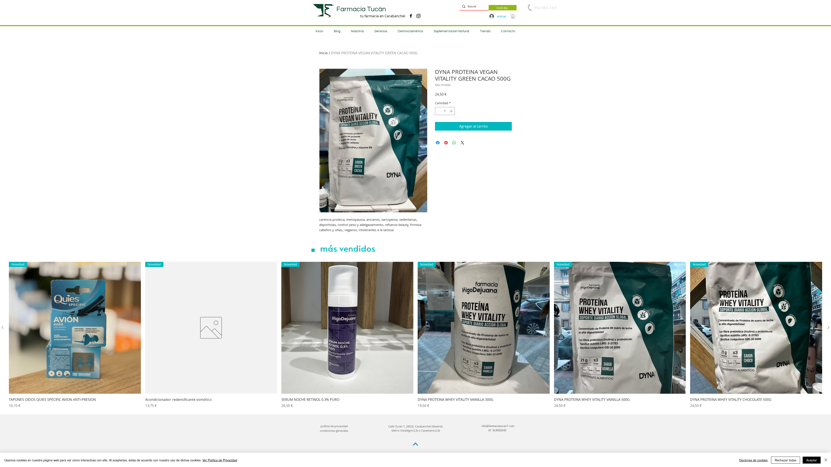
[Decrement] (438, 111)
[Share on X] (462, 142)
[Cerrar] (825, 460)
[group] (415, 335)
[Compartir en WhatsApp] (454, 142)
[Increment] (451, 111)
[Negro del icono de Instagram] (418, 16)
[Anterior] (2, 327)
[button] (513, 16)
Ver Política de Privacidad (219, 460)
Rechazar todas (785, 460)
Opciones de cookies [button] (753, 460)
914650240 (499, 430)
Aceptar (811, 460)
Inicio (323, 53)
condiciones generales (334, 431)
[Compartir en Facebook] (437, 142)
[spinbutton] (445, 111)
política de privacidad (334, 426)
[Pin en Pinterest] (446, 142)
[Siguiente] (828, 327)
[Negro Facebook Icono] (411, 16)
